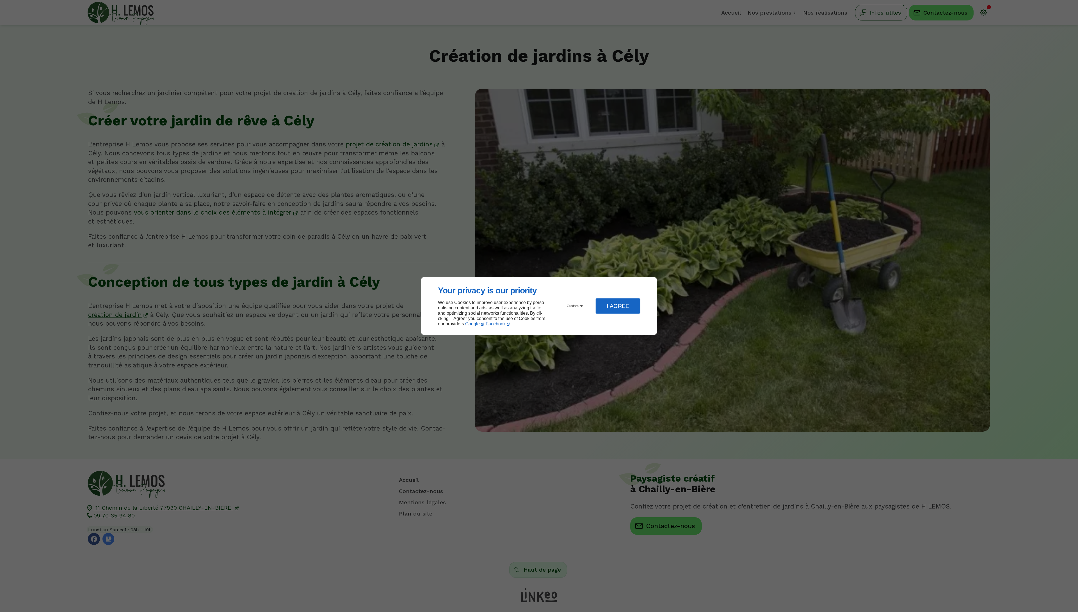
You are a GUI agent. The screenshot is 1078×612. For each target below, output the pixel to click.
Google (472, 323)
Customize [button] (575, 306)
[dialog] (539, 306)
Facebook (496, 323)
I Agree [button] (618, 306)
